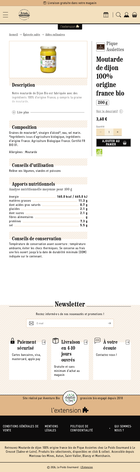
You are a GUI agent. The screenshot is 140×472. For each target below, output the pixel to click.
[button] (5, 14)
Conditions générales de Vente (20, 428)
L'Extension (87, 467)
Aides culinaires (55, 34)
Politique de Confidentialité (81, 428)
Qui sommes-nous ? (123, 428)
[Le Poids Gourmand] (24, 15)
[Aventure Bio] (70, 398)
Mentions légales (51, 428)
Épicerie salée (31, 34)
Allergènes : (16, 152)
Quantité (100, 126)
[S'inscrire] (106, 323)
